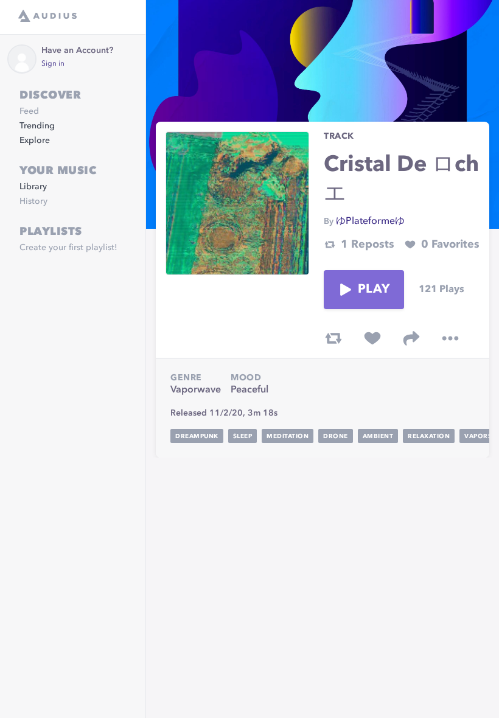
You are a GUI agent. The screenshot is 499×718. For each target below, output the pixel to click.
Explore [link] (34, 140)
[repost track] (333, 338)
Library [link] (33, 187)
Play (373, 290)
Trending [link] (37, 126)
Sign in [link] (53, 64)
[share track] (411, 338)
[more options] (450, 338)
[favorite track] (372, 338)
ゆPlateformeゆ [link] (370, 221)
